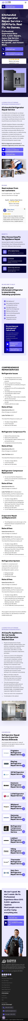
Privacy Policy (4, 1003)
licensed (20, 260)
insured (9, 262)
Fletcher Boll (10, 209)
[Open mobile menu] (25, 2)
